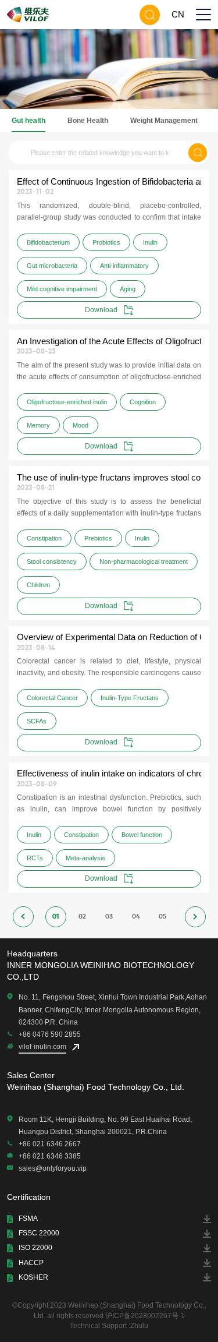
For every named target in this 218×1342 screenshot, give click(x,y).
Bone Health (87, 120)
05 (162, 917)
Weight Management (164, 120)
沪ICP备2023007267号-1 (145, 1316)
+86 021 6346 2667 (50, 1144)
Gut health (28, 120)
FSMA (28, 1218)
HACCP (31, 1263)
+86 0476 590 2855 (50, 1034)
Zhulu (139, 1326)
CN (177, 14)
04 (136, 917)
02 (82, 917)
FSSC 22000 (39, 1233)
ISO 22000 (35, 1248)
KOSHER (33, 1277)
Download (101, 310)
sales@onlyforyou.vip (53, 1168)
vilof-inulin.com (42, 1047)
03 (109, 917)
